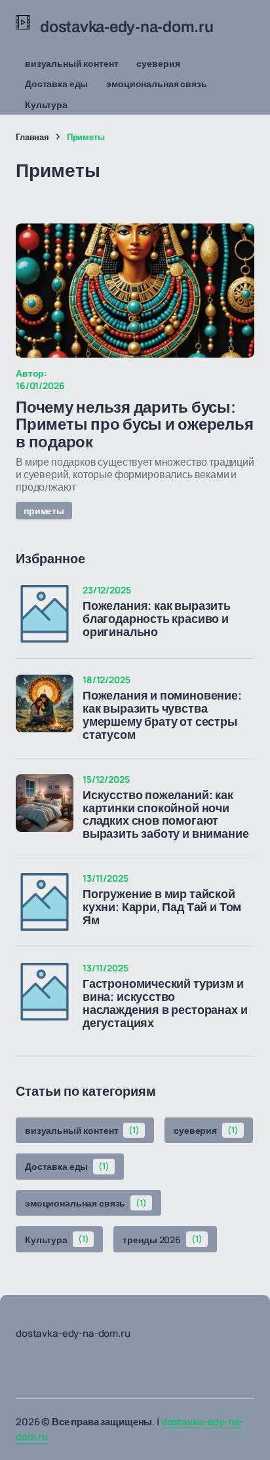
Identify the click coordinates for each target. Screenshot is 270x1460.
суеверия (158, 63)
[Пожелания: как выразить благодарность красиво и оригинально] (44, 614)
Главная (32, 137)
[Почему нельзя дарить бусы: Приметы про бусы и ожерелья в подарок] (135, 290)
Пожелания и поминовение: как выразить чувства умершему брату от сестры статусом (162, 715)
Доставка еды (56, 83)
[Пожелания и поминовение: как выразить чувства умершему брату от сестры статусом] (44, 703)
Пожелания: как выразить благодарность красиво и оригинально (157, 619)
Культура (46, 104)
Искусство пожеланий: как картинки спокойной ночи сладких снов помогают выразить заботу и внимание (165, 814)
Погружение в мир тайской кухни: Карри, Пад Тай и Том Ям (162, 907)
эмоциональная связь (156, 83)
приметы (44, 510)
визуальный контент (71, 63)
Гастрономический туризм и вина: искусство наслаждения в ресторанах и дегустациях (165, 1003)
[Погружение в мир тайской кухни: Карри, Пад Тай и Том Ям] (44, 902)
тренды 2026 (162, 1239)
